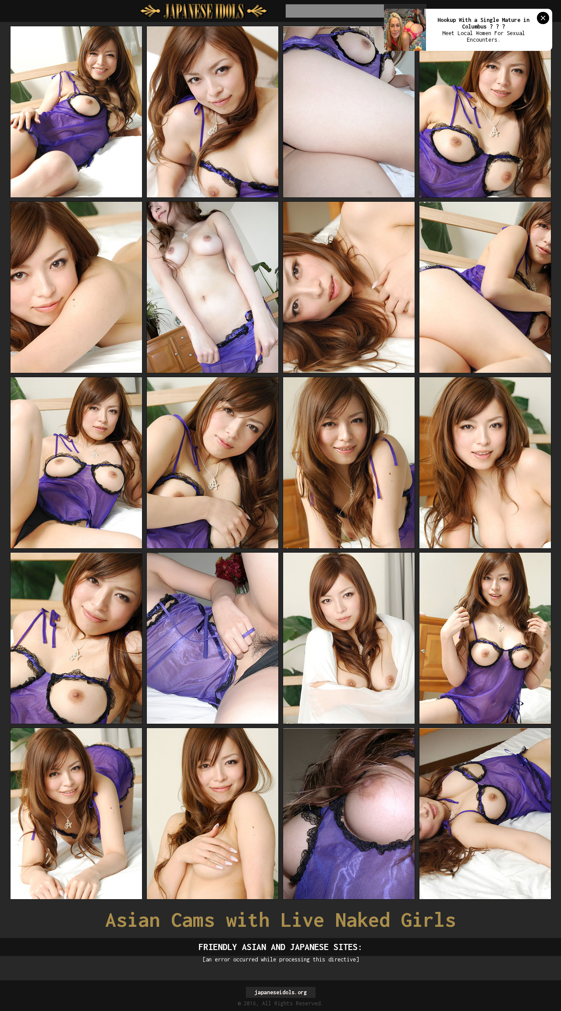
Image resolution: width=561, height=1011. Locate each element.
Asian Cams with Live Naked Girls (280, 919)
